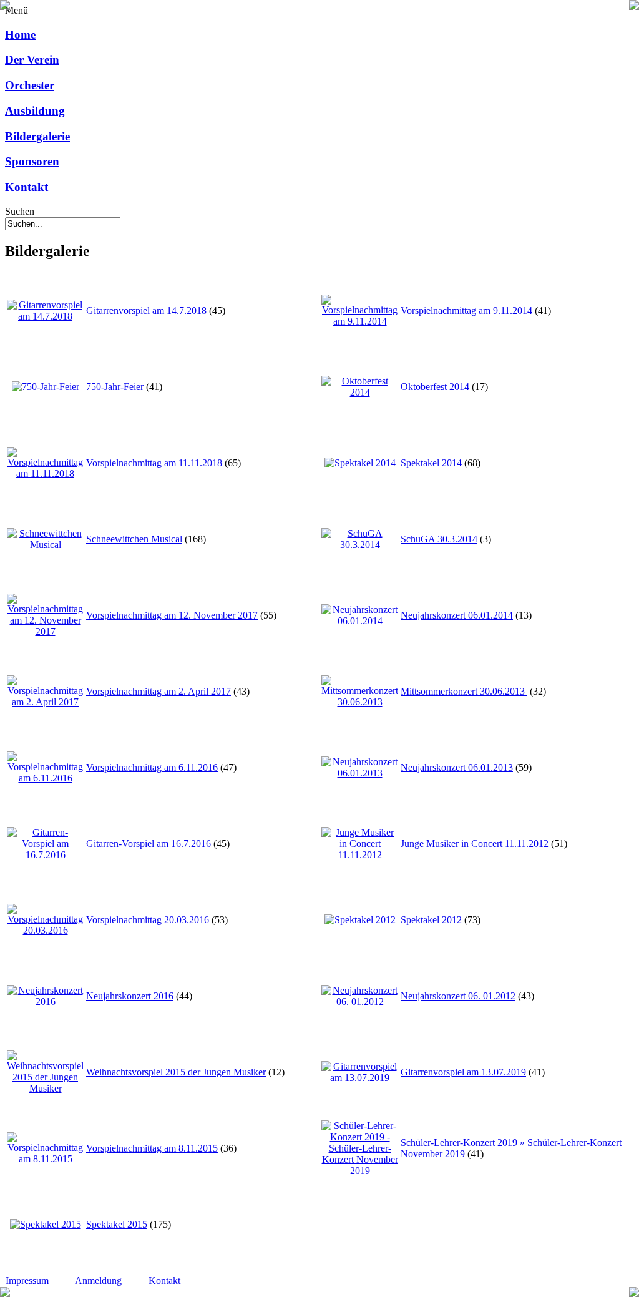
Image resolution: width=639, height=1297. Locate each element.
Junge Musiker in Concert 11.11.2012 (475, 843)
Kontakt (164, 1280)
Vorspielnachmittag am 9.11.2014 (466, 310)
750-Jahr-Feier (115, 386)
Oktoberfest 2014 (435, 386)
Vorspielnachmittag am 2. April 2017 (158, 691)
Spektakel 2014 (431, 463)
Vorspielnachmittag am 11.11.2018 (154, 463)
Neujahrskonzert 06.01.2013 (457, 767)
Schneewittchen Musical (134, 539)
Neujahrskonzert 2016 (129, 996)
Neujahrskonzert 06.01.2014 (457, 615)
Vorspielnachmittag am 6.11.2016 (152, 767)
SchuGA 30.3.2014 (439, 539)
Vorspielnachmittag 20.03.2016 (147, 919)
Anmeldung (98, 1280)
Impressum (27, 1280)
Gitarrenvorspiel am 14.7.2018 (146, 310)
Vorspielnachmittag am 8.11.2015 (152, 1148)
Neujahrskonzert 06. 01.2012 (458, 996)
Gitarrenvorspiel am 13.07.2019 (463, 1072)
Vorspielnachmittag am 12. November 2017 (172, 615)
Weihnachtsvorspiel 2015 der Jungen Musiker (176, 1072)
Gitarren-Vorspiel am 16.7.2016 (148, 843)
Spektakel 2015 (116, 1224)
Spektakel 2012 (431, 919)
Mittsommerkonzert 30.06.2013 (464, 691)
